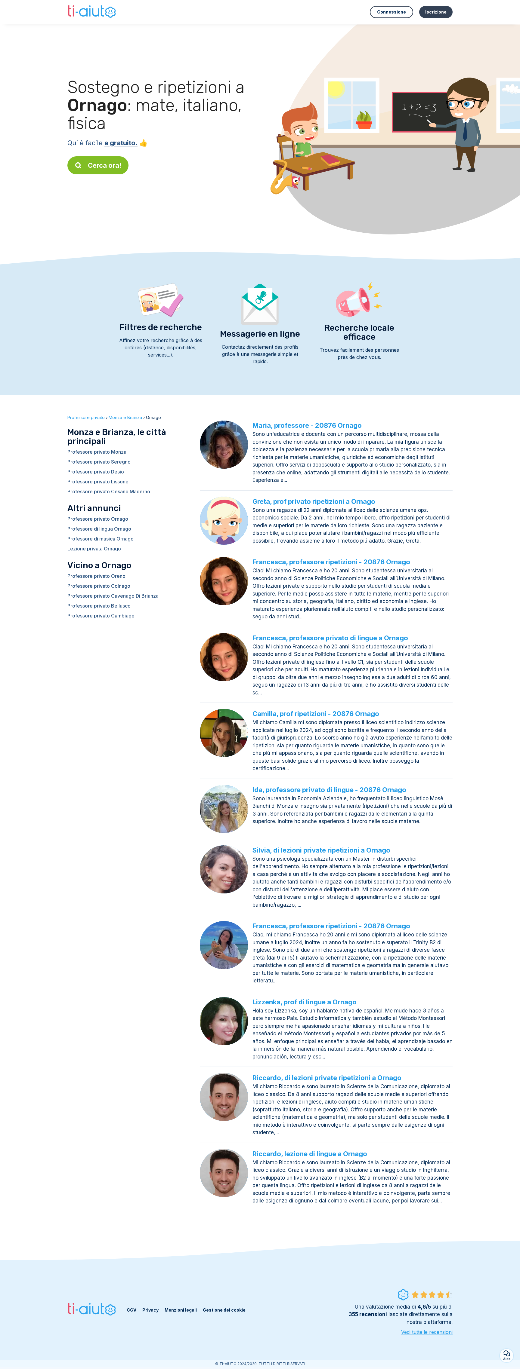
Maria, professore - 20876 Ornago (307, 425)
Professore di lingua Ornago (99, 529)
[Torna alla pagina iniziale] (92, 12)
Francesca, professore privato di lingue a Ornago (330, 638)
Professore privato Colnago (98, 586)
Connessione (391, 11)
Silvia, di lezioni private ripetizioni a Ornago (321, 850)
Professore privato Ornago (97, 519)
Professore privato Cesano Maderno (108, 491)
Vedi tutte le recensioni (427, 1332)
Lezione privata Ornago (94, 549)
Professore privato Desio (95, 472)
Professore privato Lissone (97, 482)
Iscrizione (436, 11)
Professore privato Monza (96, 452)
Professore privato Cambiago (101, 616)
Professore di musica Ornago (100, 539)
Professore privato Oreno (96, 576)
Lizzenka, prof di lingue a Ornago (304, 1002)
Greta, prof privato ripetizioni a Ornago (313, 501)
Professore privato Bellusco (99, 606)
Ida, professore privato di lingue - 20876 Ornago (329, 790)
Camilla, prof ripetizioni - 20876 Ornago (315, 714)
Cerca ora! (104, 165)
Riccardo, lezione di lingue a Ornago (309, 1154)
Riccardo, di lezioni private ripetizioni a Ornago (326, 1078)
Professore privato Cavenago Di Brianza (113, 596)
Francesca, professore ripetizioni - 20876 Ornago (331, 562)
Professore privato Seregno (99, 462)
